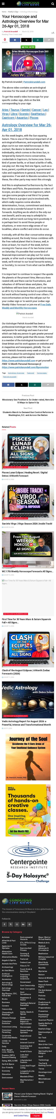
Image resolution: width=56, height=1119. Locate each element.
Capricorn (8, 117)
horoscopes (42, 373)
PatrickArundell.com (34, 82)
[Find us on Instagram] (16, 924)
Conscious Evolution (6, 1022)
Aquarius (22, 117)
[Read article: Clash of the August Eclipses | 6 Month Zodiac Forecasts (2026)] (28, 648)
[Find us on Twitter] (10, 924)
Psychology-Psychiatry (43, 1016)
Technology (43, 1060)
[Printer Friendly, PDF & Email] (28, 46)
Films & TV (24, 966)
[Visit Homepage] (28, 3)
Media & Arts (44, 943)
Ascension (6, 979)
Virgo (5, 113)
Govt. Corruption (27, 989)
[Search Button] (52, 4)
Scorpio (24, 113)
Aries (5, 109)
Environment (7, 1078)
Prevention (43, 1011)
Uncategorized (45, 1072)
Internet (23, 1039)
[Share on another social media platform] (49, 40)
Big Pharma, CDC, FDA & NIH (9, 995)
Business (6, 1002)
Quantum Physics (45, 1020)
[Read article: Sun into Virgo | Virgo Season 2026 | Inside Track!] (28, 502)
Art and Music (8, 970)
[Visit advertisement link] (28, 757)
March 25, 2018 (27, 32)
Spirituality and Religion (45, 1052)
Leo (45, 109)
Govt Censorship (27, 985)
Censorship (7, 1009)
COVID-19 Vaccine (6, 1042)
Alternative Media (9, 957)
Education (6, 1074)
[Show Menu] (3, 4)
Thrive (41, 1069)
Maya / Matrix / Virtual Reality (44, 938)
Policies (41, 996)
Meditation (43, 954)
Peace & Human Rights (45, 986)
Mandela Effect (26, 1077)
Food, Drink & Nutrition (26, 970)
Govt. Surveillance (25, 993)
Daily (4, 1046)
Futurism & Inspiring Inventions (25, 977)
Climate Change (9, 1018)
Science (41, 1041)
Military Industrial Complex (46, 958)
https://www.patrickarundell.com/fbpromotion (25, 367)
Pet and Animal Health (44, 991)
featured (30, 373)
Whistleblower (44, 1079)
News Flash (43, 981)
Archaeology (7, 967)
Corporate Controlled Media (9, 1037)
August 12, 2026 (8, 626)
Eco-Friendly (7, 1067)
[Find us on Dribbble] (29, 924)
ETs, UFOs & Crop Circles (27, 944)
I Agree (36, 1116)
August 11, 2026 (8, 677)
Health (23, 1009)
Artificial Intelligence (7, 975)
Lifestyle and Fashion (26, 1061)
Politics (41, 999)
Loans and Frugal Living (27, 1067)
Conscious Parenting (6, 1031)
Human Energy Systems (26, 1031)
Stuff (40, 1057)
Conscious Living (9, 1027)
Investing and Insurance (26, 1047)
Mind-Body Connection (43, 963)
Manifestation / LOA (27, 1081)
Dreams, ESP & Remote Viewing (9, 1056)
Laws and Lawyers (24, 1056)
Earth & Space (8, 1064)
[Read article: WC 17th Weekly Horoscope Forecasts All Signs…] (28, 549)
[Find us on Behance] (23, 924)
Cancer (37, 109)
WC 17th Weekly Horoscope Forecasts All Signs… (27, 571)
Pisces (34, 117)
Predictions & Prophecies (44, 1003)
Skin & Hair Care (45, 1044)
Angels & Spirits (9, 960)
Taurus (15, 109)
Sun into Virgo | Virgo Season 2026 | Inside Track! (27, 523)
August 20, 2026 (8, 527)
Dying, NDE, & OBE (10, 1061)
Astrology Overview (16, 373)
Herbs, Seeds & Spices (26, 1013)
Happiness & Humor (25, 999)
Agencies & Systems (7, 947)
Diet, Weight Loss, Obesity (8, 1051)
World (41, 1082)
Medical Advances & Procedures (43, 948)
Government (25, 982)
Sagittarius (38, 113)
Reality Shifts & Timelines (45, 1024)
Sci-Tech (42, 1038)
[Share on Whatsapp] (37, 40)
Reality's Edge (13, 12)
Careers (5, 1006)
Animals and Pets (9, 964)
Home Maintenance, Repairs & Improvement (26, 1020)
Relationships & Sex (45, 1033)
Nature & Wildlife (45, 978)
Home (4, 12)
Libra (14, 113)
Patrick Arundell (11, 32)
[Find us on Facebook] (4, 924)
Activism (6, 937)
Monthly (41, 968)
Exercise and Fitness (25, 949)
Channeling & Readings (7, 1013)
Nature (41, 975)
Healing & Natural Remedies (27, 1004)
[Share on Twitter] (26, 40)
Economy (6, 1071)
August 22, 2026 (8, 479)
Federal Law (25, 962)
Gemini (26, 109)
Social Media (44, 1048)
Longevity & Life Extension (27, 1072)
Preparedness (44, 1008)
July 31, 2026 (7, 728)
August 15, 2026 (8, 575)
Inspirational (25, 1036)
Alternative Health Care (7, 952)
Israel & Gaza (26, 1051)
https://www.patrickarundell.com (18, 360)
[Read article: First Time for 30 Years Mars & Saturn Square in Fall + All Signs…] (28, 597)
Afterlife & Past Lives (8, 942)
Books (5, 999)
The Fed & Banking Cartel (44, 1064)
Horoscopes (25, 1027)
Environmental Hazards (26, 938)
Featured (24, 959)
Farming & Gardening (24, 955)
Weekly (41, 1076)
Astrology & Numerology (29, 12)
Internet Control (27, 1043)
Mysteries (42, 971)
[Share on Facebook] (15, 40)
